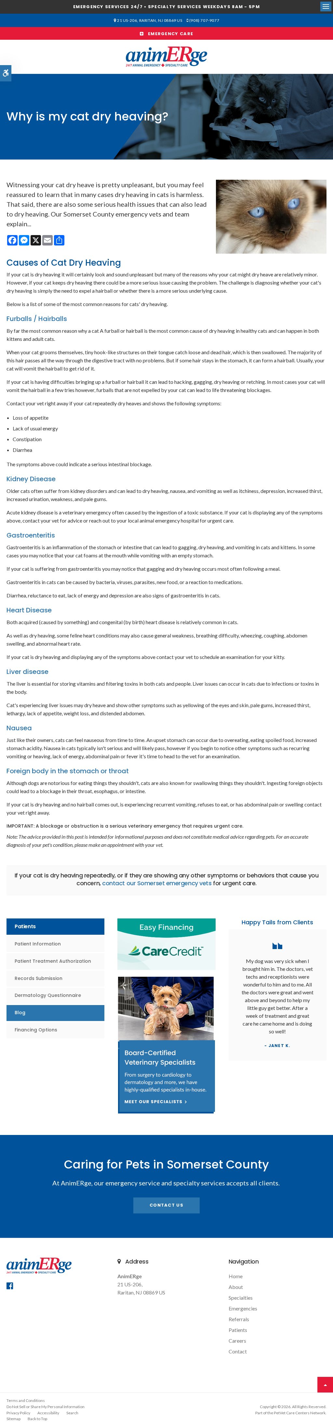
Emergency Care (168, 34)
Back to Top (37, 1418)
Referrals (239, 1319)
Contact (238, 1351)
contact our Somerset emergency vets (156, 883)
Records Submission (38, 978)
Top (325, 1384)
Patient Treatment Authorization (53, 961)
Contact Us (166, 1205)
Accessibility (48, 1412)
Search (72, 1412)
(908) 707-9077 (204, 20)
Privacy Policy (18, 1412)
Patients (238, 1330)
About (236, 1287)
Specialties (241, 1297)
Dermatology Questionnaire (48, 995)
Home (236, 1276)
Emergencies (243, 1308)
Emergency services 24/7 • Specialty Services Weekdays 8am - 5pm (166, 7)
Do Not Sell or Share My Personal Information (46, 1406)
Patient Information (38, 944)
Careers (237, 1340)
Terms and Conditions (26, 1400)
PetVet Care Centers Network (300, 1412)
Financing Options (36, 1030)
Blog (20, 1012)
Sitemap (13, 1418)
